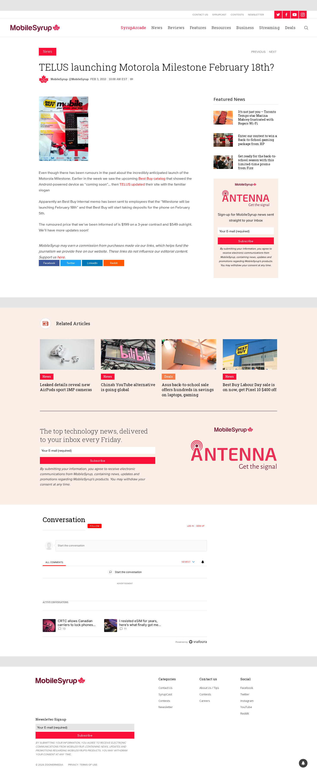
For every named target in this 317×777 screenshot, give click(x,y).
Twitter (71, 263)
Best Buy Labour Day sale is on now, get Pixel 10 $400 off (249, 387)
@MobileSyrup (79, 79)
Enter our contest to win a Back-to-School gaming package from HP (257, 140)
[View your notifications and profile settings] (202, 562)
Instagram (247, 701)
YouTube (246, 707)
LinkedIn (92, 263)
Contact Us (200, 14)
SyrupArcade (133, 27)
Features (198, 27)
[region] (125, 580)
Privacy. (73, 764)
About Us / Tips (209, 688)
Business (245, 27)
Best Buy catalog (151, 178)
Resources (221, 27)
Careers (204, 701)
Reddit (114, 263)
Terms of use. (89, 764)
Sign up (200, 526)
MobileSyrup (59, 79)
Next (272, 52)
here (61, 256)
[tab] (54, 562)
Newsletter (256, 14)
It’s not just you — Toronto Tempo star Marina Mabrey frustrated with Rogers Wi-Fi (257, 118)
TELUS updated (132, 184)
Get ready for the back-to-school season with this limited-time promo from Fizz (257, 162)
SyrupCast (219, 14)
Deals (290, 27)
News (156, 27)
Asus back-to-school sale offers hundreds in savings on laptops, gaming (188, 389)
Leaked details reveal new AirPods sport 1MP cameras (66, 387)
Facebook (49, 263)
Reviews (176, 27)
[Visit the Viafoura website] (198, 642)
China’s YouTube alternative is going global (128, 387)
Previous (258, 52)
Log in (190, 526)
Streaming (269, 27)
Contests (237, 14)
